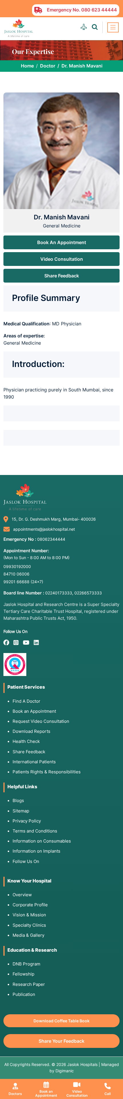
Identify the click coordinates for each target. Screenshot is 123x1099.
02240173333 (58, 592)
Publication (24, 994)
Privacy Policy (27, 821)
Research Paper (29, 984)
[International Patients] (84, 27)
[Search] (95, 27)
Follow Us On (26, 861)
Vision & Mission (29, 915)
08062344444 (51, 539)
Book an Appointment (34, 711)
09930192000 (17, 566)
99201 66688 (23, 581)
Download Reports (31, 731)
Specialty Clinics (29, 925)
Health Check (26, 741)
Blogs (18, 800)
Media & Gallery (28, 935)
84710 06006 (16, 573)
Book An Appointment (61, 242)
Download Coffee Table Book (61, 1020)
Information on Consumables (42, 841)
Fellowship (23, 974)
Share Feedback (61, 276)
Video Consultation (61, 259)
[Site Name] (18, 28)
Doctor (47, 66)
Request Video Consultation (41, 721)
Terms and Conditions (35, 831)
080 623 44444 (99, 10)
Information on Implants (36, 851)
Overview (22, 894)
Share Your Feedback (61, 1041)
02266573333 (88, 592)
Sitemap (21, 811)
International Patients (34, 761)
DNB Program (26, 964)
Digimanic (64, 1070)
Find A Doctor (26, 701)
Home (27, 66)
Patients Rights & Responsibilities (47, 771)
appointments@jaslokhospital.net (44, 529)
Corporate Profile (30, 904)
